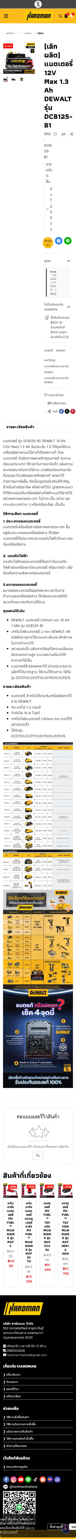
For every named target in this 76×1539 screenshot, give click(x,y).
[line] (28, 1479)
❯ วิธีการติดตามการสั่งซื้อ (19, 1424)
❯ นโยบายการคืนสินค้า (18, 1431)
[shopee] (43, 1479)
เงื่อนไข (54, 293)
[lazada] (50, 1479)
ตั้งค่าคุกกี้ (56, 1526)
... (19, 33)
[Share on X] (67, 411)
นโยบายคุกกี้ (10, 1532)
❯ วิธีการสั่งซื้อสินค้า (16, 1417)
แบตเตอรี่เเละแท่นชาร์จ (56, 366)
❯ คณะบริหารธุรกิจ (15, 1466)
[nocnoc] (57, 1479)
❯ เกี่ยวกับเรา (12, 1374)
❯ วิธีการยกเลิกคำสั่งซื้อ (18, 1438)
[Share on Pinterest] (72, 411)
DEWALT (61, 350)
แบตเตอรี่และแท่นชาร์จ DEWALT (56, 380)
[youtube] (21, 1479)
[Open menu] (6, 16)
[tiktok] (35, 1479)
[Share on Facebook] (61, 411)
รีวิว (38, 1155)
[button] (60, 16)
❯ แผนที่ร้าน (10, 1389)
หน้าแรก (10, 33)
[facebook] (6, 1479)
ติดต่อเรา (47, 242)
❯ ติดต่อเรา (10, 1381)
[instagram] (13, 1479)
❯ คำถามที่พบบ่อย (15, 1445)
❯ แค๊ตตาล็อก (12, 1396)
